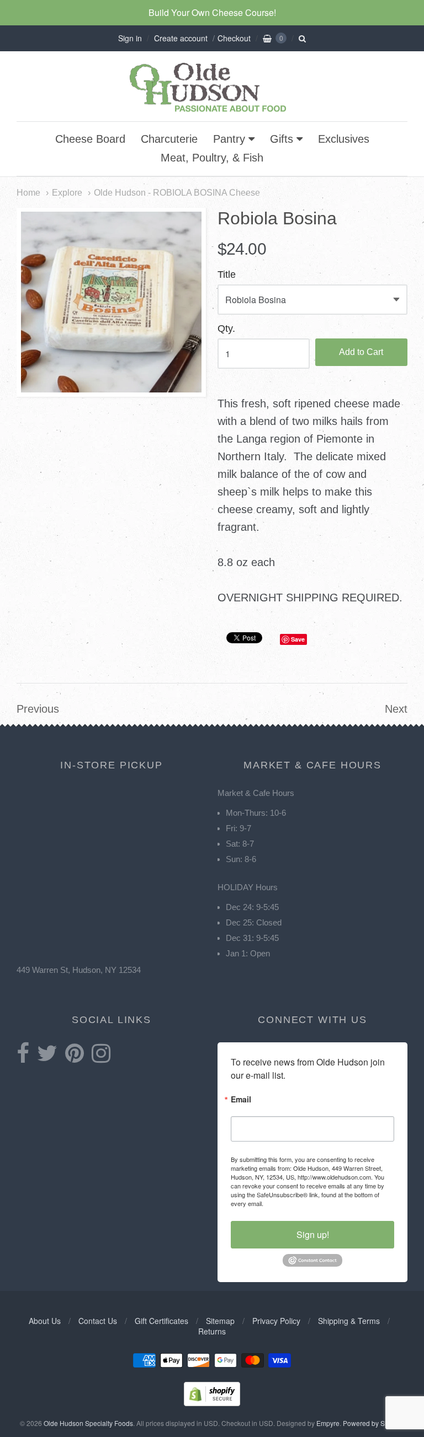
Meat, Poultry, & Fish (212, 158)
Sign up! (312, 1234)
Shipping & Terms (349, 1320)
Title (227, 275)
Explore (67, 192)
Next (396, 709)
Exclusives (343, 139)
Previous (38, 709)
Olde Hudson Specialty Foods (88, 1423)
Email (241, 1100)
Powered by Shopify (372, 1423)
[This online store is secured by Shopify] (212, 1402)
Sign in (130, 38)
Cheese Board (90, 139)
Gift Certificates (161, 1320)
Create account (181, 38)
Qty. (226, 329)
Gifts (281, 139)
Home (28, 192)
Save (298, 639)
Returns (212, 1331)
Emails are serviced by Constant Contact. (321, 1203)
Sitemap (220, 1320)
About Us (45, 1320)
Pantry (229, 139)
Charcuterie (169, 139)
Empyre (328, 1423)
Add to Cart (361, 352)
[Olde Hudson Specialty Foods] (212, 112)
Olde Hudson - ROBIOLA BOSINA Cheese (177, 192)
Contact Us (97, 1320)
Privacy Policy (276, 1320)
